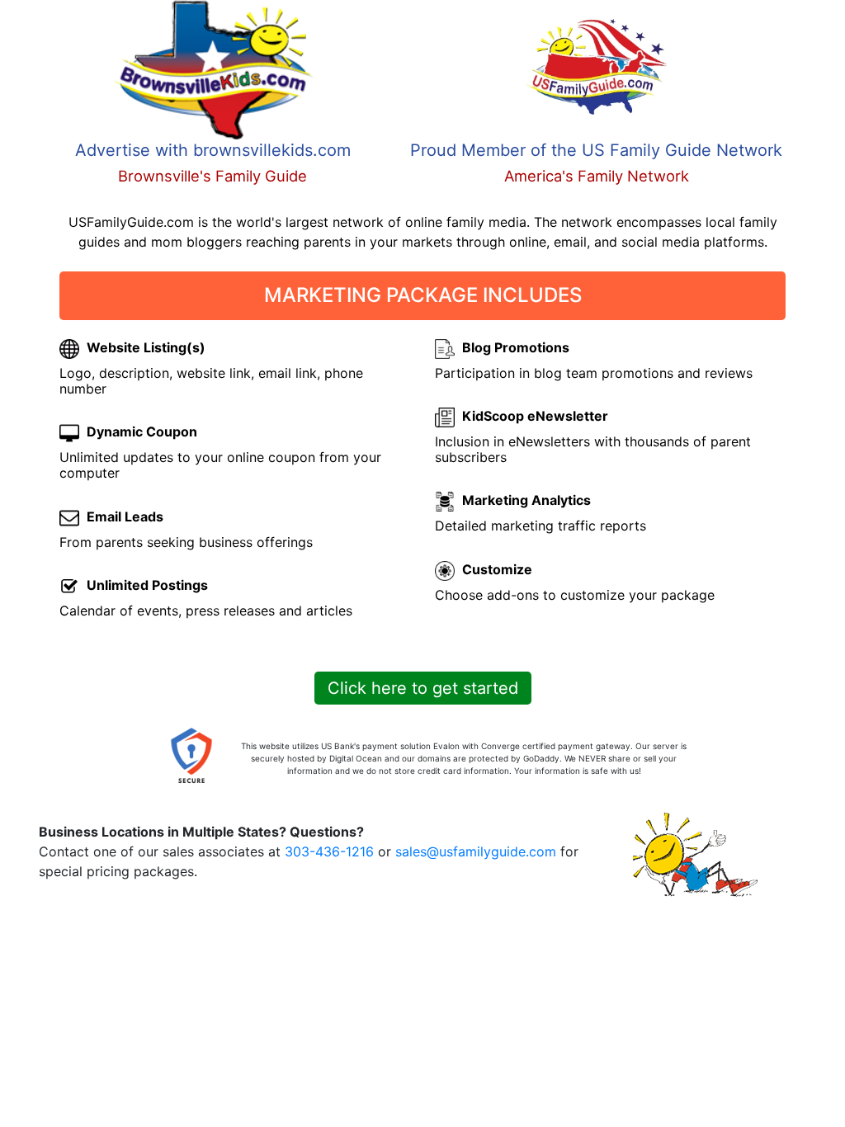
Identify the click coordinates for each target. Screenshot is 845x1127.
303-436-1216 (329, 851)
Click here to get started (423, 688)
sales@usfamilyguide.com (475, 851)
